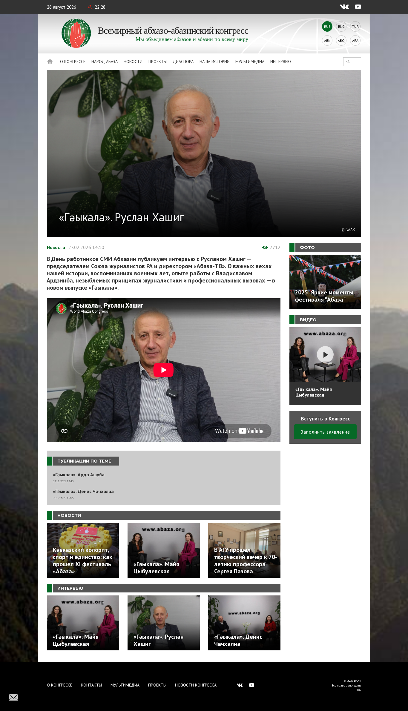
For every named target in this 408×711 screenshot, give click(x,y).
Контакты (91, 685)
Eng (341, 26)
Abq (341, 40)
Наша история (214, 61)
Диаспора (183, 61)
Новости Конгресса (196, 685)
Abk (327, 40)
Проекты (157, 61)
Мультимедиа (249, 61)
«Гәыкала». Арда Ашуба (79, 474)
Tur (355, 26)
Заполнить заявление (325, 432)
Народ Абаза (104, 61)
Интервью (280, 61)
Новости (133, 61)
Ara (355, 40)
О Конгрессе (72, 61)
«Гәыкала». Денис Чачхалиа (83, 491)
